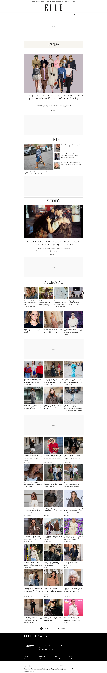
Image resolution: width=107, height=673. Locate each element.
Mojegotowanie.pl (42, 656)
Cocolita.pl (26, 658)
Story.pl (70, 658)
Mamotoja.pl (41, 654)
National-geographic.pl (43, 658)
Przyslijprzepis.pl (57, 658)
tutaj (33, 671)
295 (53, 628)
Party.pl (25, 654)
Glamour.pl (26, 656)
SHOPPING (67, 50)
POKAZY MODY (54, 50)
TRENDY (39, 50)
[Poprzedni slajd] (24, 293)
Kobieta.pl (55, 656)
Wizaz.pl (70, 656)
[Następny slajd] (83, 293)
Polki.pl (55, 654)
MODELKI (61, 50)
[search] (75, 14)
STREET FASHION (46, 50)
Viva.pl (70, 654)
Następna (63, 628)
